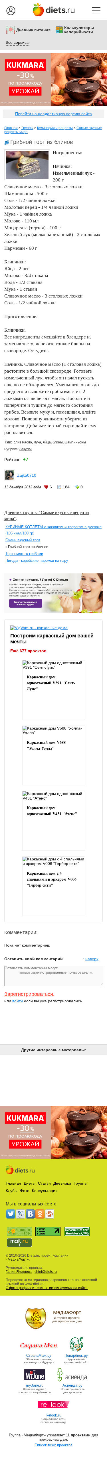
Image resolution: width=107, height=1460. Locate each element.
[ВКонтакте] (30, 1214)
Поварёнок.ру (76, 1355)
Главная (11, 128)
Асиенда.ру (72, 1385)
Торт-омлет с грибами (24, 554)
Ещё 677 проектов (28, 651)
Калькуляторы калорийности (79, 30)
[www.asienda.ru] (72, 1381)
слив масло (23, 442)
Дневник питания (33, 30)
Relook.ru (53, 1415)
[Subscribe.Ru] (49, 1214)
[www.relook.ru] (53, 1411)
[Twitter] (10, 1214)
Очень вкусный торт (22, 540)
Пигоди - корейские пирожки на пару (36, 560)
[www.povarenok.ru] (76, 1351)
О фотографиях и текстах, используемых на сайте (47, 1288)
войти (17, 1001)
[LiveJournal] (20, 1214)
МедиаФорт (17, 1259)
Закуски (25, 449)
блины (58, 442)
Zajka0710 (26, 475)
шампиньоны (75, 442)
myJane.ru (34, 1385)
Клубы (11, 1190)
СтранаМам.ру (38, 1355)
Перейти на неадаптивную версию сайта (53, 113)
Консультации (45, 1190)
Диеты (29, 1183)
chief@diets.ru (46, 1272)
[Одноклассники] (40, 1214)
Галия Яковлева (19, 1272)
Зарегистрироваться (28, 994)
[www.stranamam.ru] (38, 1351)
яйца (47, 442)
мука (37, 442)
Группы (27, 128)
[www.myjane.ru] (34, 1381)
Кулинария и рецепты (55, 128)
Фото (24, 1190)
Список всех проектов (53, 1445)
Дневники (62, 1183)
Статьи (44, 1183)
